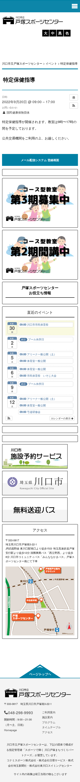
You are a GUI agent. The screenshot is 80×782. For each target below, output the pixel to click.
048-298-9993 (20, 712)
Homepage (10, 730)
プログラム (48, 722)
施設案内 (47, 717)
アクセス (47, 732)
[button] (74, 105)
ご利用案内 (48, 712)
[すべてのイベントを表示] (73, 97)
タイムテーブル (51, 727)
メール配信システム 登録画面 (40, 160)
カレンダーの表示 (61, 418)
